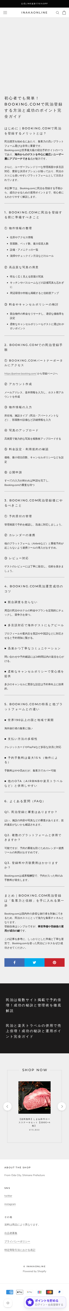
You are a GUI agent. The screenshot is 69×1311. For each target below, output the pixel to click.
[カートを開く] (64, 12)
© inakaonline (34, 1266)
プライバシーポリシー (17, 1241)
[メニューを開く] (5, 12)
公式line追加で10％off (34, 3)
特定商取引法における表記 (19, 1250)
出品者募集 (10, 1233)
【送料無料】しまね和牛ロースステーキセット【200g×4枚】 (34, 1122)
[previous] (7, 1106)
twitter (8, 1196)
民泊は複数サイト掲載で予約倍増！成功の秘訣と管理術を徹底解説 (33, 1005)
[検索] (57, 12)
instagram (10, 1204)
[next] (61, 1106)
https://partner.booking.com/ (20, 373)
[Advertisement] (34, 54)
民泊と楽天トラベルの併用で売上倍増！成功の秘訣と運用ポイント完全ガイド (33, 1031)
